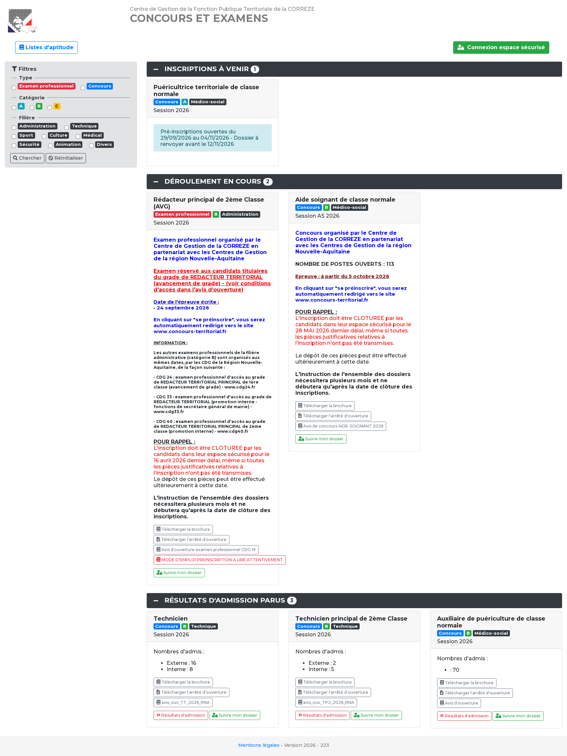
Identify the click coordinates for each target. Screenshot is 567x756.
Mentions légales (259, 745)
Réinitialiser (68, 158)
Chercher (29, 158)
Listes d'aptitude (49, 47)
